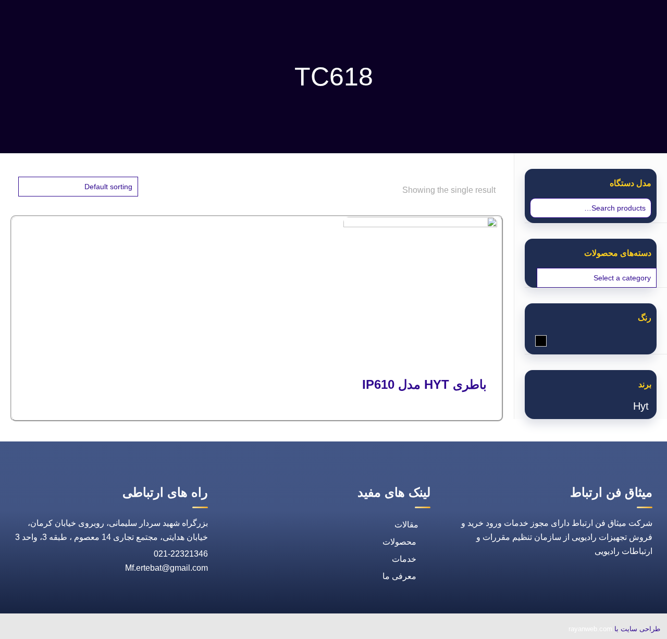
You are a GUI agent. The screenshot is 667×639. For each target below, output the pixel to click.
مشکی (535, 342)
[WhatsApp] (145, 629)
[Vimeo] (73, 629)
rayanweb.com (590, 629)
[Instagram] (49, 629)
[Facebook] (121, 629)
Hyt (641, 406)
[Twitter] (97, 629)
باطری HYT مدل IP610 (424, 384)
